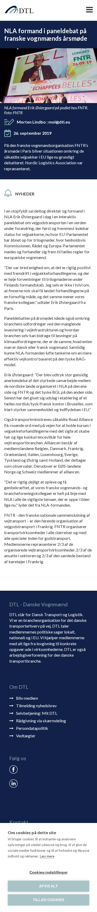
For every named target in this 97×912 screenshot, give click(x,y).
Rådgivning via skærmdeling (41, 720)
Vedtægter (25, 735)
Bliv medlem (27, 698)
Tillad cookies (48, 900)
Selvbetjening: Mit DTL (36, 713)
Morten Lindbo (43, 121)
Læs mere (47, 856)
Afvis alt (48, 886)
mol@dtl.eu (59, 121)
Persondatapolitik (32, 728)
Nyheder (24, 193)
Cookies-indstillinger (48, 872)
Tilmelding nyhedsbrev (36, 705)
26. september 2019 (32, 133)
